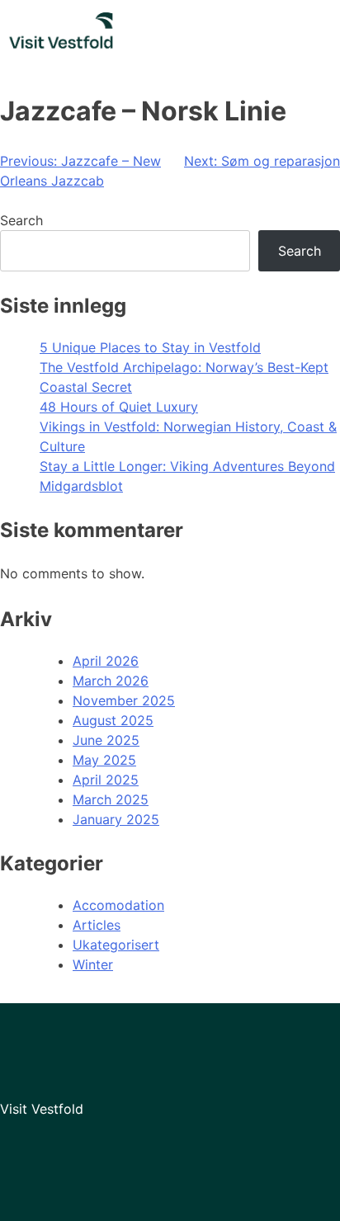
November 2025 (124, 700)
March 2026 (111, 680)
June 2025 (106, 740)
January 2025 (116, 819)
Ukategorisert (116, 944)
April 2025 (106, 779)
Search (21, 220)
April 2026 (106, 661)
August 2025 (113, 720)
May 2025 (104, 760)
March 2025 (111, 799)
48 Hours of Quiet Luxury (119, 406)
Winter (93, 964)
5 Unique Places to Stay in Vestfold (150, 347)
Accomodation (118, 905)
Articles (96, 925)
